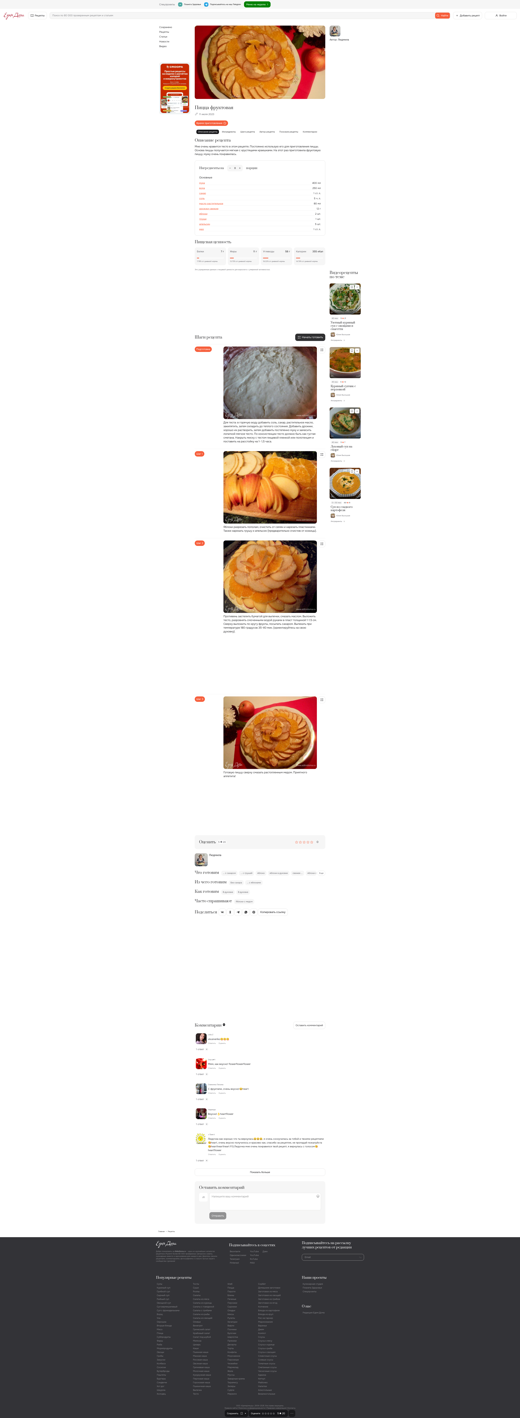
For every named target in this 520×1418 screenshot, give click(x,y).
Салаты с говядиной (203, 1306)
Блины (230, 1295)
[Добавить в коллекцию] (357, 287)
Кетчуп (261, 1378)
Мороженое (233, 1356)
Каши (196, 1348)
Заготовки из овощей (269, 1295)
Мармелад (232, 1367)
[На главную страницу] (14, 16)
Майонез (262, 1382)
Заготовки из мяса (268, 1291)
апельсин (204, 224)
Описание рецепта (207, 131)
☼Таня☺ (211, 1134)
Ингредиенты (229, 131)
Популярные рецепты (173, 1277)
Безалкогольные (266, 1393)
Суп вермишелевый (167, 1306)
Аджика (262, 1374)
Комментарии (310, 131)
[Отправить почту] (360, 1257)
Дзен (265, 1251)
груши (203, 219)
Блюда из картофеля (269, 1310)
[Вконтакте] (222, 912)
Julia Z (210, 1034)
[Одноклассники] (230, 912)
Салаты (197, 1295)
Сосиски (161, 1367)
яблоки (203, 213)
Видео (163, 46)
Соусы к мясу (265, 1340)
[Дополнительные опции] (292, 1413)
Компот (262, 1333)
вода (202, 188)
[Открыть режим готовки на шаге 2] (321, 543)
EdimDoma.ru (180, 1251)
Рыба (159, 1344)
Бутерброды (163, 1371)
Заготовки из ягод (267, 1302)
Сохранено (165, 27)
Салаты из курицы (202, 1302)
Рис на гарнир (265, 1318)
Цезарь (197, 1344)
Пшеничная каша (202, 1386)
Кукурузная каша (202, 1374)
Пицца (230, 1287)
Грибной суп (163, 1291)
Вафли (230, 1325)
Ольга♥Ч (211, 1059)
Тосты (196, 1284)
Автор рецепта (267, 131)
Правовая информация (276, 1408)
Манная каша (200, 1356)
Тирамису (232, 1382)
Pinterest (234, 1262)
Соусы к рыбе (265, 1348)
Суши (196, 1287)
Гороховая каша (201, 1382)
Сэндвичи (162, 1382)
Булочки (231, 1333)
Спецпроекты (309, 1291)
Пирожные (233, 1359)
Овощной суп (164, 1302)
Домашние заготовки (269, 1287)
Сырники (232, 1306)
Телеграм (235, 1259)
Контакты (291, 1408)
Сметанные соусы (267, 1367)
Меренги (232, 1393)
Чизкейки (232, 1363)
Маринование (265, 1321)
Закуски (161, 1359)
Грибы (160, 1356)
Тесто (196, 1393)
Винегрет (198, 1325)
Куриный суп (163, 1287)
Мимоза (197, 1340)
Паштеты (161, 1374)
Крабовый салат (201, 1333)
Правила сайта (231, 1408)
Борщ (160, 1314)
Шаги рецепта (247, 131)
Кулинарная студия (313, 1284)
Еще (321, 873)
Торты (230, 1348)
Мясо (159, 1329)
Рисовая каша (200, 1359)
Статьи (163, 36)
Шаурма (161, 1390)
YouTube (254, 1251)
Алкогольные (265, 1390)
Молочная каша (201, 1371)
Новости (164, 41)
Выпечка (197, 1390)
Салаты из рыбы (201, 1314)
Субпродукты (164, 1337)
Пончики (232, 1329)
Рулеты (231, 1318)
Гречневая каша (201, 1367)
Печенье (231, 1299)
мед (201, 229)
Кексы (230, 1314)
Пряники (232, 1340)
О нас (306, 1306)
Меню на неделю (256, 4)
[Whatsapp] (246, 912)
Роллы (196, 1291)
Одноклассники (238, 1255)
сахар (202, 193)
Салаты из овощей (202, 1318)
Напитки (262, 1386)
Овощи (160, 1352)
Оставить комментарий (309, 1025)
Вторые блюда (164, 1325)
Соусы (261, 1337)
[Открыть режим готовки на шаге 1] (321, 454)
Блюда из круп (265, 1314)
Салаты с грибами (202, 1310)
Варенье (262, 1325)
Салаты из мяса (201, 1299)
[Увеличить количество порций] (239, 168)
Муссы (231, 1374)
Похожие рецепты (288, 131)
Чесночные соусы (267, 1371)
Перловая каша (201, 1378)
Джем (261, 1329)
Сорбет (262, 1284)
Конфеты (232, 1352)
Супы (159, 1284)
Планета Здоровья (192, 4)
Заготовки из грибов (269, 1299)
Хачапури (232, 1321)
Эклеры (231, 1386)
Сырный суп (163, 1295)
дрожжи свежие (208, 208)
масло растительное (211, 203)
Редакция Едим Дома (314, 1312)
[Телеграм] (238, 912)
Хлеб (229, 1284)
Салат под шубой (202, 1337)
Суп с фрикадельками (168, 1310)
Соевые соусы (265, 1359)
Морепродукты (165, 1348)
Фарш (160, 1340)
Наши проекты (314, 1277)
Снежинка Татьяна (215, 1084)
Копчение (263, 1306)
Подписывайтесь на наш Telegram (225, 4)
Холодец (161, 1393)
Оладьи (231, 1310)
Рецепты (164, 31)
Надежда (212, 1109)
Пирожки (232, 1302)
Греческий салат (201, 1329)
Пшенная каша (200, 1352)
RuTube (254, 1259)
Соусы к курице (266, 1344)
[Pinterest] (253, 912)
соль (202, 198)
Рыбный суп (163, 1299)
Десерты (231, 1344)
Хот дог (160, 1386)
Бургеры (161, 1378)
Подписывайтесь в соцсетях (252, 1245)
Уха (158, 1318)
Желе (230, 1371)
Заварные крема (236, 1378)
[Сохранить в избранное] (352, 287)
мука (202, 183)
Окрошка (161, 1321)
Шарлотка (232, 1337)
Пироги (231, 1291)
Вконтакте (235, 1251)
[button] (245, 1413)
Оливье (197, 1321)
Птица (160, 1333)
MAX (252, 1262)
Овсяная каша (200, 1363)
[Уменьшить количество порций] (230, 168)
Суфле (230, 1390)
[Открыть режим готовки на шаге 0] (321, 350)
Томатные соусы (266, 1363)
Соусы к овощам (266, 1352)
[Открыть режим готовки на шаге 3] (321, 699)
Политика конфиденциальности (251, 1408)
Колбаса (161, 1363)
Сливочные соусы (267, 1356)
